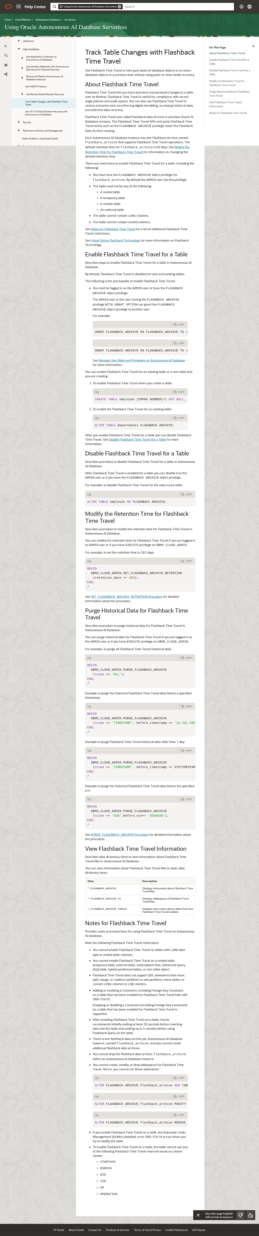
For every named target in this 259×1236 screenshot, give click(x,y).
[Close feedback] (198, 1215)
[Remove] (119, 7)
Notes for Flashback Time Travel (113, 229)
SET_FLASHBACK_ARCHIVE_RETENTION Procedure (126, 597)
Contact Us (94, 1229)
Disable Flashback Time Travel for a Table (137, 439)
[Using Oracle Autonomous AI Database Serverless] (5, 65)
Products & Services (117, 1229)
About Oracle (76, 1229)
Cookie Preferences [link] (176, 1229)
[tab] (132, 324)
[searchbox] (178, 7)
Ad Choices (198, 1229)
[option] (234, 53)
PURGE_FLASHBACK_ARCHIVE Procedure (120, 835)
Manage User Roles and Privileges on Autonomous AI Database (142, 360)
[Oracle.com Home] (9, 6)
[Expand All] (5, 55)
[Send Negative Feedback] (240, 1215)
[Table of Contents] (5, 46)
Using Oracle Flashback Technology (115, 240)
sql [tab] (97, 391)
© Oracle (59, 1229)
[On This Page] (253, 46)
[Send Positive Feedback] (250, 1215)
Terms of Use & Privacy (147, 1229)
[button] (18, 6)
